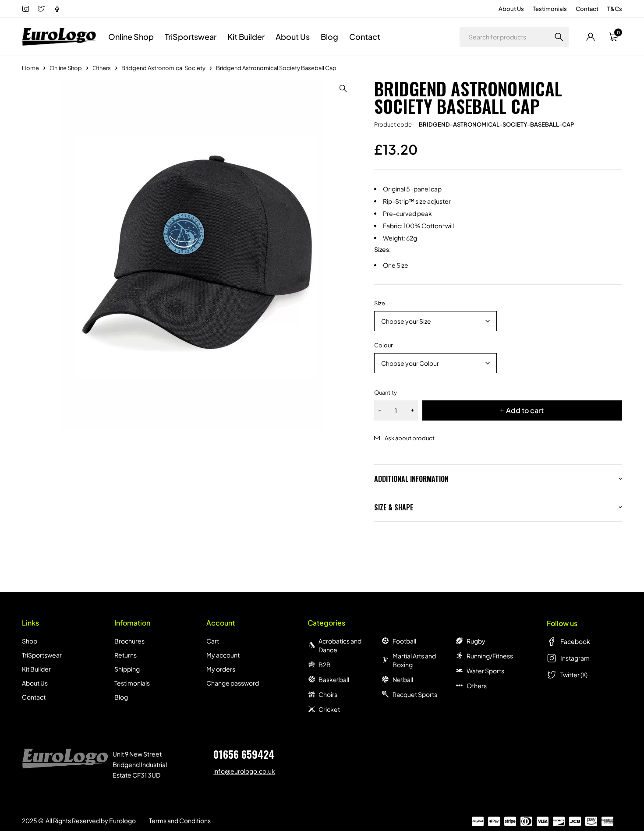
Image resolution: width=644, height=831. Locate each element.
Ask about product (410, 438)
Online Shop (66, 67)
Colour (383, 345)
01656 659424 (243, 754)
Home (30, 67)
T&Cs (614, 8)
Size (379, 303)
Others (101, 67)
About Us (511, 8)
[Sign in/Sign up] (590, 36)
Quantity (385, 392)
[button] (343, 88)
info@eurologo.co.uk (244, 771)
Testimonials (550, 8)
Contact (587, 8)
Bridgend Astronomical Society (163, 67)
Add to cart (525, 410)
